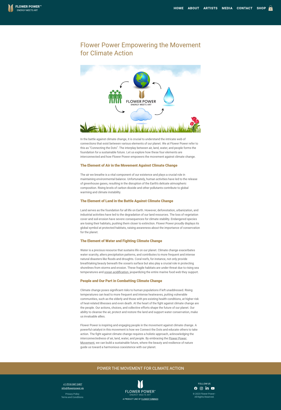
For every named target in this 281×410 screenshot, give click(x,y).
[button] (193, 8)
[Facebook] (196, 388)
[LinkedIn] (207, 388)
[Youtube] (213, 388)
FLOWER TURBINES (149, 399)
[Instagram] (201, 388)
